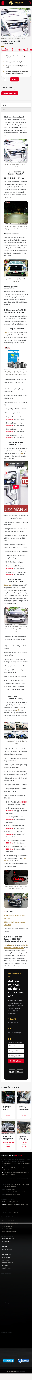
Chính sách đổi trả (7, 1228)
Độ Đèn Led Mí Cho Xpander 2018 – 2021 (7, 1107)
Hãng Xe (3, 38)
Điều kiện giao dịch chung (9, 1231)
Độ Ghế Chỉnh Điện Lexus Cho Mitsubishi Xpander (23, 1107)
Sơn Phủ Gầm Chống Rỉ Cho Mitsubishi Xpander (23, 1138)
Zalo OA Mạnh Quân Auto (13, 1202)
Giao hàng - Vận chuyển (8, 1220)
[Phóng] (3, 35)
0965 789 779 (12, 1204)
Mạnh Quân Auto (9, 945)
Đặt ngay (14, 79)
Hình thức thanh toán (7, 1218)
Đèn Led (6, 332)
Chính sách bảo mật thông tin (10, 1223)
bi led (21, 453)
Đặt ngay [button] (8, 1146)
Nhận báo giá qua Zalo (9, 93)
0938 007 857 (14, 1210)
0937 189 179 (14, 1212)
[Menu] (3, 3)
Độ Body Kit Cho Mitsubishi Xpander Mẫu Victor (8, 1138)
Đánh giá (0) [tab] (6, 109)
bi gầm (18, 710)
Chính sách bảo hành (7, 1226)
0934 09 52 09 (24, 1204)
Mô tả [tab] (4, 105)
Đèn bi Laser (8, 585)
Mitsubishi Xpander (20, 38)
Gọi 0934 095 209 (8, 87)
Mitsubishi (10, 38)
